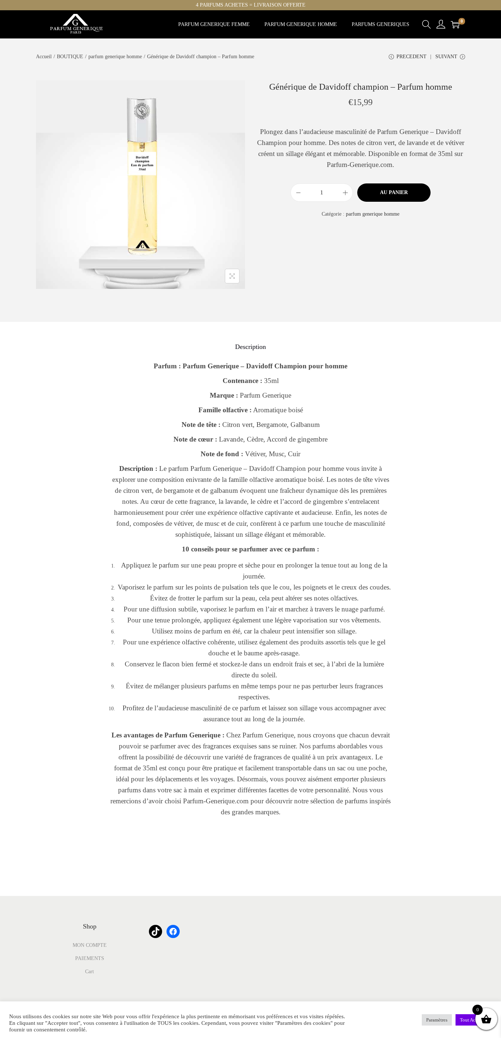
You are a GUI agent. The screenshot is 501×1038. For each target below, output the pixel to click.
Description (250, 346)
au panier (394, 192)
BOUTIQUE (70, 56)
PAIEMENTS (89, 958)
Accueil (44, 56)
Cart (89, 971)
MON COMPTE (90, 945)
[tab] (250, 347)
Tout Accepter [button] (473, 1020)
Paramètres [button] (436, 1020)
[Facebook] (173, 931)
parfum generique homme (115, 56)
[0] (455, 24)
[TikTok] (155, 931)
